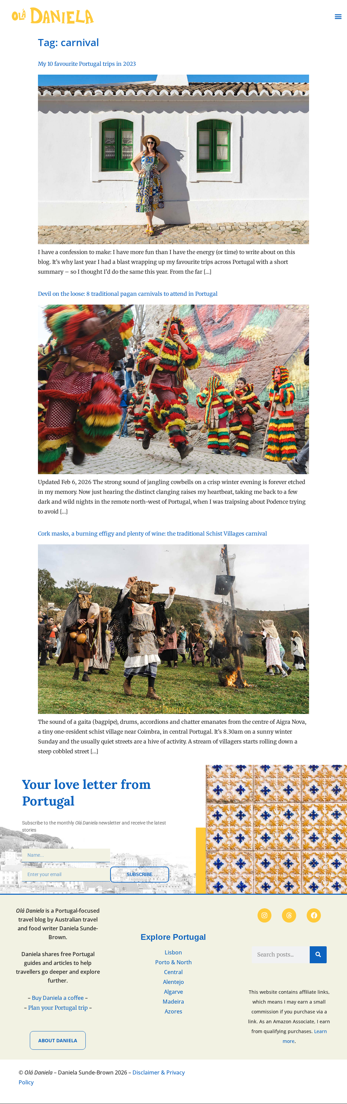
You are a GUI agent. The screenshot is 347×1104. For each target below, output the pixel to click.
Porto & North (173, 962)
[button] (338, 16)
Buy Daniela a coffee (58, 998)
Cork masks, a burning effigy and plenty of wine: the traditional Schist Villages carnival (152, 533)
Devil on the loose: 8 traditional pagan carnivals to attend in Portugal (128, 293)
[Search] (318, 954)
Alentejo (173, 982)
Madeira (173, 1001)
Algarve (173, 991)
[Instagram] (265, 915)
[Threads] (289, 915)
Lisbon (173, 952)
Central (173, 972)
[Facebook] (314, 915)
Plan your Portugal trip (58, 1007)
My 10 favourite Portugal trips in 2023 (87, 63)
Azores (173, 1011)
